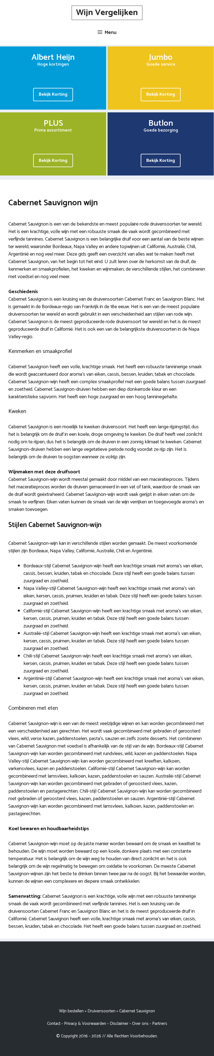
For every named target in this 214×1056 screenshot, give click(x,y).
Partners (159, 1023)
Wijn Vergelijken (107, 12)
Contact (53, 1023)
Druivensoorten (101, 1011)
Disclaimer (119, 1023)
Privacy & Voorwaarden (85, 1023)
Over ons (140, 1023)
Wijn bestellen (71, 1011)
